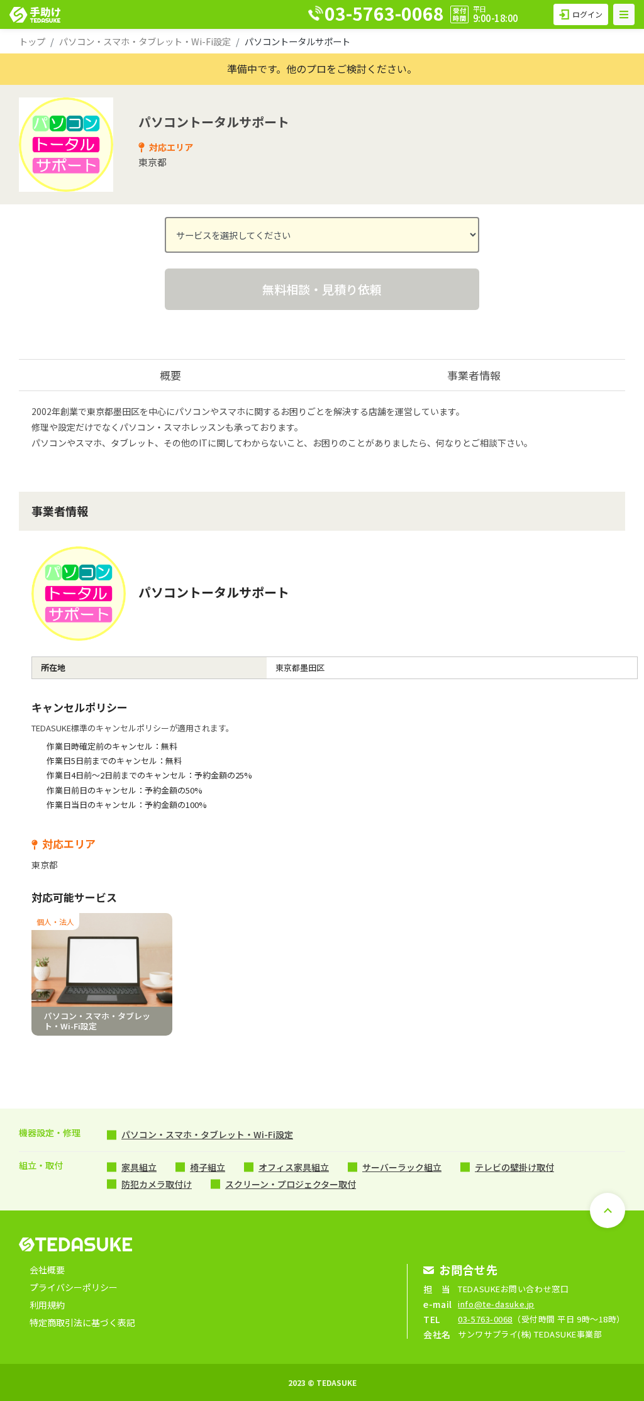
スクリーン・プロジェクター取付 (290, 1184)
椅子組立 (207, 1167)
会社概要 (47, 1269)
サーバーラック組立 (401, 1167)
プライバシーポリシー (74, 1287)
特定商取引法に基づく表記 (82, 1322)
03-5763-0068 (485, 1319)
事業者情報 (474, 375)
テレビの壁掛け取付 (514, 1167)
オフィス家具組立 (293, 1167)
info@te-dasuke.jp (496, 1304)
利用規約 (47, 1305)
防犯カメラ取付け (156, 1184)
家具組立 (139, 1167)
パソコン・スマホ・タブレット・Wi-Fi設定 (145, 41)
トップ (32, 41)
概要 (170, 375)
